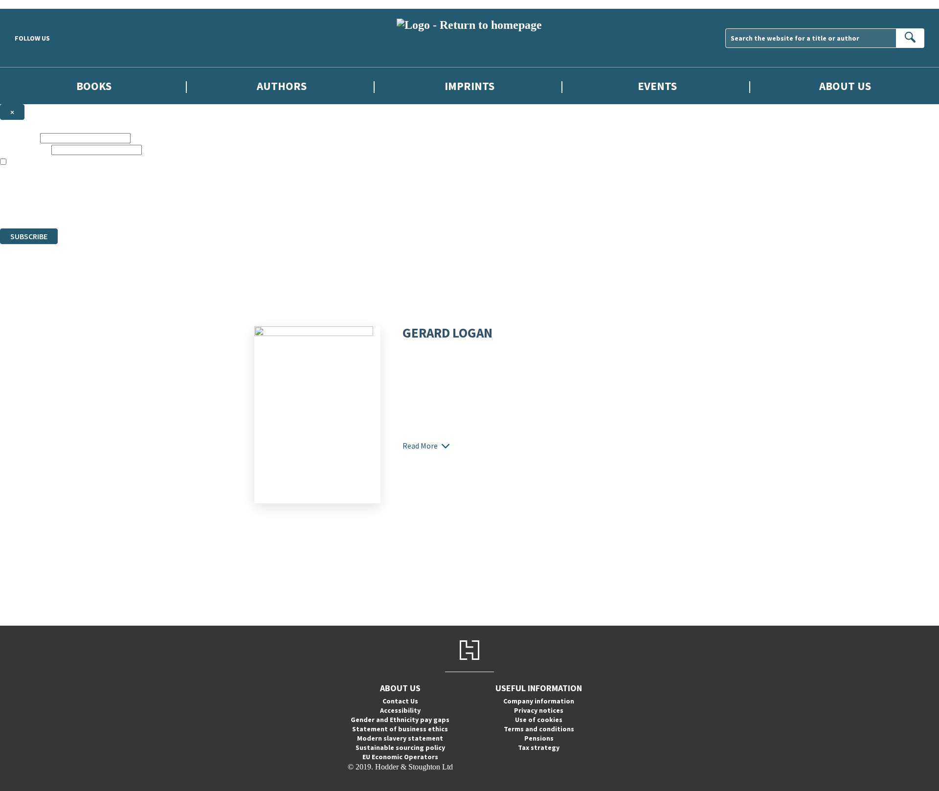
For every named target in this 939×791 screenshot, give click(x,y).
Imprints (469, 86)
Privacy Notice (193, 206)
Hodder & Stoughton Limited (112, 188)
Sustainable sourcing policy (400, 747)
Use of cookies (538, 719)
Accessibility (400, 710)
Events (657, 86)
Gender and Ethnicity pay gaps (400, 719)
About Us (845, 86)
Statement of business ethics (400, 728)
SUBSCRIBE (28, 236)
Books (94, 86)
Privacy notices (538, 710)
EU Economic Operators (400, 756)
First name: (19, 138)
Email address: (24, 149)
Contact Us (400, 701)
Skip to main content (32, 4)
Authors (282, 86)
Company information (538, 701)
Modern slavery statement (400, 738)
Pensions (539, 738)
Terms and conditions (539, 728)
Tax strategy (538, 747)
